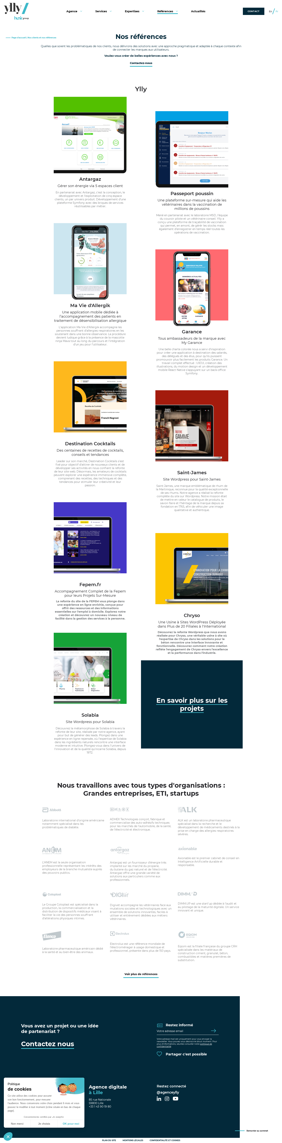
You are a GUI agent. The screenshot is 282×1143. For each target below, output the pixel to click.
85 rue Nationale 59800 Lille (100, 1101)
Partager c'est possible (186, 1054)
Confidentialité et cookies (165, 1140)
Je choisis (44, 1123)
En (270, 11)
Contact (254, 11)
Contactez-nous (141, 63)
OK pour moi (71, 1123)
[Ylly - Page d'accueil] (16, 11)
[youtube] (175, 1099)
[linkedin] (159, 1099)
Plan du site (109, 1140)
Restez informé (179, 1025)
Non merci (17, 1123)
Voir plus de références (141, 974)
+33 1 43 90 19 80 (100, 1106)
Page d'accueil (19, 37)
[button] (8, 1136)
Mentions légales (133, 1140)
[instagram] (167, 1099)
